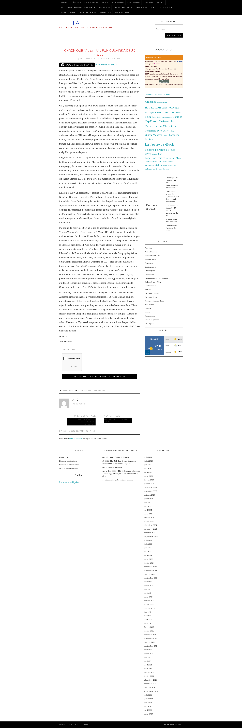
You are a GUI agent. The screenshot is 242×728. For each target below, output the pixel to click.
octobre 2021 (149, 642)
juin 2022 (147, 612)
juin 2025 (148, 502)
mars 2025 (148, 514)
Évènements (105, 12)
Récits (147, 312)
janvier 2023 (149, 604)
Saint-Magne (149, 165)
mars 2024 (148, 559)
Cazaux (149, 126)
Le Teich (170, 149)
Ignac (165, 135)
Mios (178, 158)
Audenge (174, 107)
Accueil (64, 2)
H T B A (69, 23)
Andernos (150, 101)
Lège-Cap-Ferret (155, 157)
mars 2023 (148, 597)
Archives (148, 248)
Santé (165, 165)
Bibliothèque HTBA (88, 12)
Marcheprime (170, 158)
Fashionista (166, 725)
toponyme (149, 323)
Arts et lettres (151, 252)
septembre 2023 (151, 578)
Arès (165, 107)
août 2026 (148, 457)
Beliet (178, 112)
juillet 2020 (148, 699)
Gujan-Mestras (153, 134)
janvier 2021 (149, 676)
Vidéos (153, 7)
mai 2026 (147, 468)
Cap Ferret (151, 121)
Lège (160, 154)
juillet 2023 (148, 585)
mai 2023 (147, 593)
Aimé (95, 59)
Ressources (141, 7)
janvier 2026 (149, 483)
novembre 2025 (150, 491)
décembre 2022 (150, 608)
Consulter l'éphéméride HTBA (157, 94)
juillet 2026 (148, 461)
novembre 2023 (150, 570)
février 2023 (149, 601)
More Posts (78, 404)
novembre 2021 (150, 638)
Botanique (149, 263)
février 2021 (149, 672)
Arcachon (82, 390)
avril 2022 (148, 619)
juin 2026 (148, 465)
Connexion (63, 457)
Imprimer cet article (106, 64)
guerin (104, 471)
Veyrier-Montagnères (98, 390)
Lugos (154, 154)
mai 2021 (147, 661)
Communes (148, 2)
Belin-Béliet (156, 117)
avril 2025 (148, 510)
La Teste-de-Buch (159, 144)
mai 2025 (147, 506)
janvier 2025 (149, 521)
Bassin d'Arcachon (165, 112)
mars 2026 (148, 476)
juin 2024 (148, 548)
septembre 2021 (150, 646)
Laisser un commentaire (111, 59)
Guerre (166, 131)
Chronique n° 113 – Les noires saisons (116, 420)
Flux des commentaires (69, 465)
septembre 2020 (151, 691)
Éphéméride (150, 169)
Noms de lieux (151, 297)
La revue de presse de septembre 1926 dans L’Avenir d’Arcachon (172, 196)
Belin (148, 116)
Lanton (149, 139)
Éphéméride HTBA (153, 282)
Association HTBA (68, 12)
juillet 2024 (148, 544)
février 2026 (149, 480)
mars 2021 (148, 668)
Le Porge (160, 149)
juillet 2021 (148, 653)
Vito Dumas (117, 467)
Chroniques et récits (123, 7)
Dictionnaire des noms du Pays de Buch (78, 7)
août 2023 (148, 582)
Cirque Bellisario (122, 457)
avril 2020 (148, 710)
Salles (158, 165)
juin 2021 (147, 657)
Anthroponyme (162, 102)
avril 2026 (148, 472)
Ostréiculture (151, 161)
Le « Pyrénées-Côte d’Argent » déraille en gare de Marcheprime (82, 421)
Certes (158, 126)
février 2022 (149, 627)
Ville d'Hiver (172, 165)
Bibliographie (118, 2)
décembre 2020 (150, 680)
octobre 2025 (149, 495)
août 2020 (148, 695)
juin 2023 (147, 589)
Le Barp (149, 149)
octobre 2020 (149, 687)
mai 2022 (147, 616)
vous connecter (75, 439)
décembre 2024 (150, 525)
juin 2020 (148, 702)
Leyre (148, 153)
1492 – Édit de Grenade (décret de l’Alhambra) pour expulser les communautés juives (121, 473)
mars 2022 (148, 623)
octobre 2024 (149, 533)
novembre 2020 (150, 684)
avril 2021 (148, 665)
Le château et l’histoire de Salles (171, 228)
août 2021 (148, 650)
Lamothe (174, 134)
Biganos (177, 116)
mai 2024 (147, 551)
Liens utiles (104, 7)
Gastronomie (166, 7)
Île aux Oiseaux (162, 169)
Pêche (170, 161)
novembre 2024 (150, 529)
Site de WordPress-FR (68, 468)
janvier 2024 (149, 563)
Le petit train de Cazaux (122, 480)
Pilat (159, 162)
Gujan (172, 131)
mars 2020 (148, 714)
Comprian (150, 130)
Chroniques (67, 390)
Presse (164, 162)
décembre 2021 (150, 634)
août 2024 (148, 540)
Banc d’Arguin (149, 113)
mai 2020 (148, 706)
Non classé (149, 305)
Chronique (170, 126)
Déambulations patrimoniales (85, 2)
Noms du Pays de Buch (154, 301)
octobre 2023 (149, 574)
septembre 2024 (151, 536)
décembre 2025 (150, 487)
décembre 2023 (150, 567)
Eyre (159, 130)
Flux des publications (68, 461)
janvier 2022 (149, 631)
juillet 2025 (148, 499)
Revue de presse (122, 12)
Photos (105, 2)
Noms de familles (152, 293)
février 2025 (149, 517)
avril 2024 (148, 555)
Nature (160, 2)
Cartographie (134, 2)
